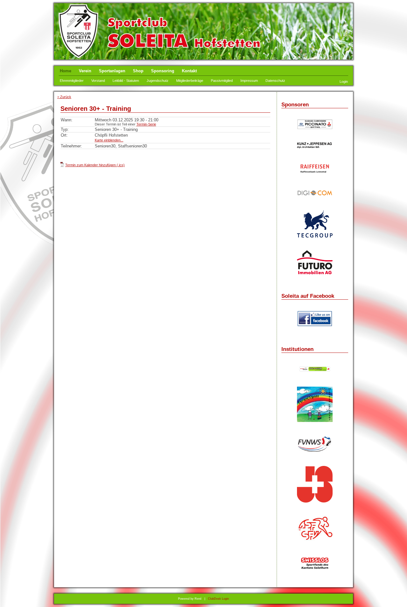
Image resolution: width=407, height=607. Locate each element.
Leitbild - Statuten (126, 80)
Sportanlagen (112, 70)
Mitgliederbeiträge (189, 80)
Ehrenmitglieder (72, 80)
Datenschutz (275, 80)
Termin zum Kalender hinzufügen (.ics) (95, 165)
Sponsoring (162, 70)
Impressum (249, 80)
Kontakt (189, 70)
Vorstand (98, 80)
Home (65, 70)
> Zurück (64, 97)
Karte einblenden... (109, 140)
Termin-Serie (146, 124)
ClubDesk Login (218, 598)
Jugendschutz (158, 80)
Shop (138, 70)
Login (344, 81)
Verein (85, 70)
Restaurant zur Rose (315, 155)
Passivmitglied (222, 80)
